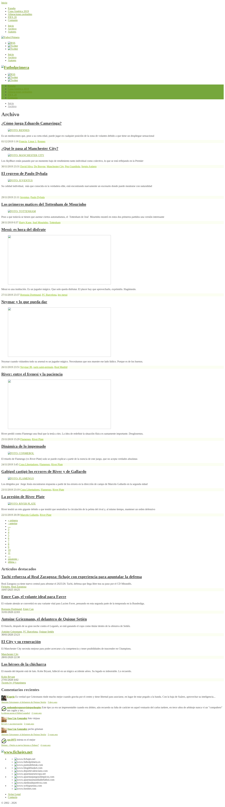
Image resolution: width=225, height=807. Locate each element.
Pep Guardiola (72, 166)
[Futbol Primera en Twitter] (13, 48)
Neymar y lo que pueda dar (24, 302)
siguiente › (13, 559)
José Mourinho (40, 222)
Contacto (12, 797)
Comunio (13, 20)
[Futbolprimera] (15, 67)
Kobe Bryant (8, 676)
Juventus (24, 197)
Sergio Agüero (89, 166)
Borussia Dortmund (30, 294)
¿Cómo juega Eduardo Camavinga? (31, 123)
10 (9, 550)
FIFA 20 (12, 17)
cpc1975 (11, 739)
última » (12, 562)
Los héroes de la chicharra (23, 664)
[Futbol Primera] (10, 37)
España (11, 8)
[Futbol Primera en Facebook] (13, 45)
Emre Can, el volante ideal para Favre (33, 597)
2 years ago (37, 713)
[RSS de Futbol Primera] (11, 43)
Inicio (4, 2)
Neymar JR (26, 367)
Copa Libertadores (28, 464)
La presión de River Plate (23, 497)
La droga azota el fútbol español (15, 713)
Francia (23, 141)
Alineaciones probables (20, 14)
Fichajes (5, 586)
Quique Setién (46, 631)
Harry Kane (25, 222)
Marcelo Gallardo (29, 514)
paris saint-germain (43, 367)
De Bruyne (39, 166)
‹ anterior (12, 523)
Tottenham (54, 222)
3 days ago (52, 702)
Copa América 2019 (18, 11)
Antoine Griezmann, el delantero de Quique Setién (44, 619)
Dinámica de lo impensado (23, 446)
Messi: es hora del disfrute (23, 229)
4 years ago (46, 745)
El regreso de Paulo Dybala (24, 173)
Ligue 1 (32, 141)
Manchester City (55, 166)
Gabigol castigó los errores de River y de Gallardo (43, 471)
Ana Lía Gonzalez (17, 718)
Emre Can (28, 609)
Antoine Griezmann (11, 631)
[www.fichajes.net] (16, 752)
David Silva (26, 166)
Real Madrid (60, 367)
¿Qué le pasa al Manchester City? (29, 148)
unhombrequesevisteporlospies (24, 707)
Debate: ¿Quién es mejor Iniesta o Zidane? (20, 745)
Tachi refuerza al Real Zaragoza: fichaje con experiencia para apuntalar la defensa (71, 577)
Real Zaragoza (18, 586)
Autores (12, 31)
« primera (13, 520)
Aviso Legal (14, 794)
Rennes (41, 141)
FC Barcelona (49, 294)
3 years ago (29, 724)
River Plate (37, 439)
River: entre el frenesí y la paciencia (32, 374)
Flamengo (25, 439)
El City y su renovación (21, 641)
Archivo (12, 28)
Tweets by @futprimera (13, 682)
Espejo (11, 696)
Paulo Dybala (37, 197)
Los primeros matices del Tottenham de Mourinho (43, 204)
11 (9, 553)
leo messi (62, 294)
